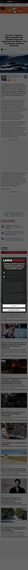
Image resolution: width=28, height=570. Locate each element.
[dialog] (14, 285)
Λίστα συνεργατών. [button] (17, 292)
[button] (14, 280)
